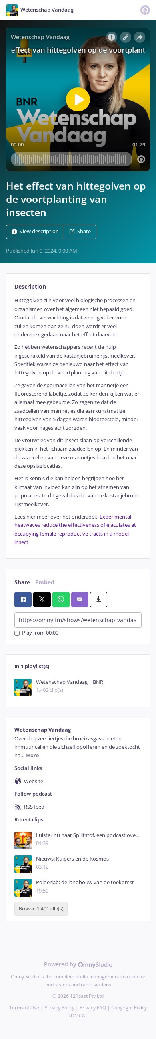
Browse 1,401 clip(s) (41, 909)
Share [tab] (22, 582)
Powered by (61, 964)
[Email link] (79, 599)
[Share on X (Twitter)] (41, 599)
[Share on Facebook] (23, 599)
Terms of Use (24, 1007)
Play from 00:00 (40, 633)
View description (39, 231)
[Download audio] (98, 599)
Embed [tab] (44, 582)
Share (84, 231)
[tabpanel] (78, 421)
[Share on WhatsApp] (61, 599)
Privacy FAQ (93, 1007)
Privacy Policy (59, 1007)
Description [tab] (30, 286)
